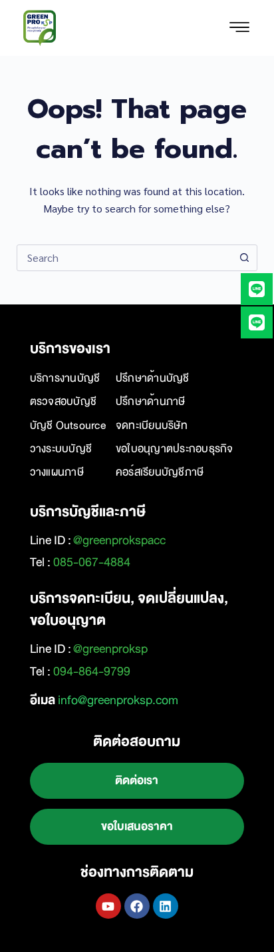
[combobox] (124, 257)
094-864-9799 (91, 671)
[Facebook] (137, 906)
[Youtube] (108, 906)
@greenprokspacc (119, 540)
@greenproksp (110, 649)
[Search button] (244, 257)
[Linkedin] (165, 906)
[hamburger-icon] (239, 28)
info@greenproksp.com (118, 700)
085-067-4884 (91, 562)
